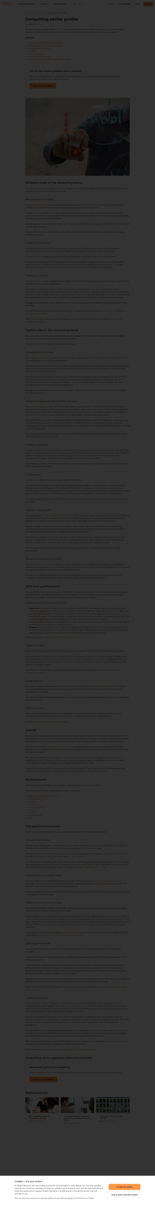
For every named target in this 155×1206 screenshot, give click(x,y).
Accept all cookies (125, 1187)
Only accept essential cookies (124, 1195)
